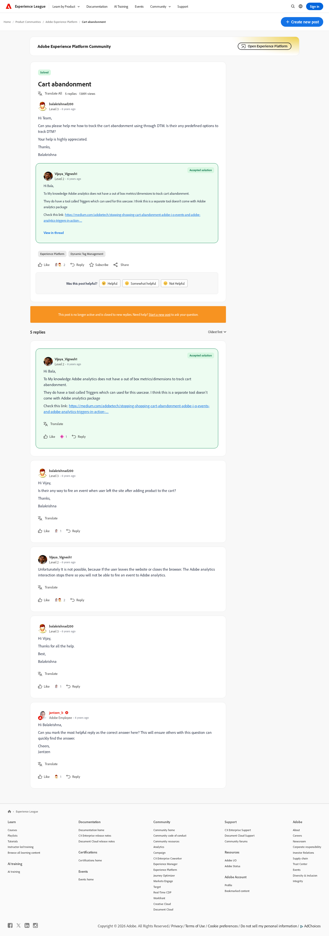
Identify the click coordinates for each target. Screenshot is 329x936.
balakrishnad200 (61, 104)
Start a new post (160, 314)
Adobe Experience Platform (61, 22)
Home (7, 22)
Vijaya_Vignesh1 (66, 174)
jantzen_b (56, 712)
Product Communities (28, 22)
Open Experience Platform (268, 46)
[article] (127, 398)
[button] (302, 22)
